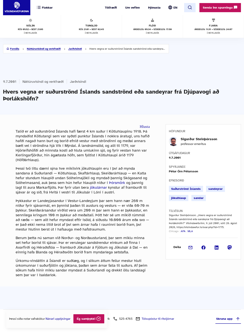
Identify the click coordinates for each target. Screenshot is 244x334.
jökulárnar (98, 187)
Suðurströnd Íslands (186, 189)
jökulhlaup (178, 198)
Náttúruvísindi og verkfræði (44, 48)
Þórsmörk (117, 182)
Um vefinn (132, 8)
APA (183, 231)
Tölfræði (111, 8)
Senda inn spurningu (218, 8)
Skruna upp (224, 319)
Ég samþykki (86, 319)
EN (175, 8)
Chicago (174, 231)
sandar (199, 198)
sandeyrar (215, 189)
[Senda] (190, 247)
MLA (190, 231)
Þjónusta (154, 8)
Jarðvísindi (75, 48)
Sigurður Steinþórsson (199, 139)
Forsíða (14, 48)
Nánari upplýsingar (58, 319)
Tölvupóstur (158, 319)
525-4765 (125, 319)
